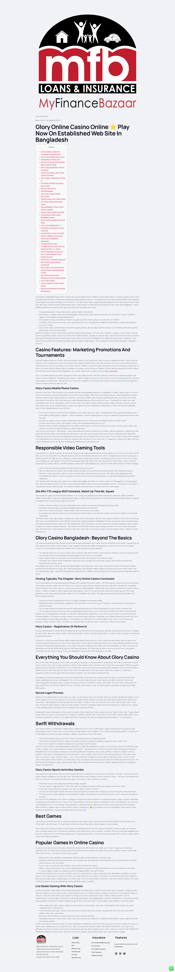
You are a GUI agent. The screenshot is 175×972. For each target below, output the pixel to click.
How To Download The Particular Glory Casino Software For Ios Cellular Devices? (52, 254)
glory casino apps (111, 371)
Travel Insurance (96, 952)
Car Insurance (95, 946)
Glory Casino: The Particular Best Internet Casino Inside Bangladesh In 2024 (52, 270)
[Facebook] (116, 953)
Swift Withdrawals (47, 191)
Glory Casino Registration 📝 (51, 225)
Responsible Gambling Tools (50, 159)
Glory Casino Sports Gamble (50, 194)
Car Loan (74, 954)
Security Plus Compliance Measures (53, 259)
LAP (73, 945)
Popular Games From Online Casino (53, 199)
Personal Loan (76, 951)
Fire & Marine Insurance (98, 949)
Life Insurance (95, 942)
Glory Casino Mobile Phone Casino (53, 157)
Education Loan (76, 957)
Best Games (45, 196)
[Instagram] (120, 953)
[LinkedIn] (124, 953)
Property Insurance (97, 955)
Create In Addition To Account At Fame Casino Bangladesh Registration (52, 238)
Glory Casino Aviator (48, 280)
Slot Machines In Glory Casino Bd (52, 233)
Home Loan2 (75, 942)
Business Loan (76, 948)
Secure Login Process (48, 188)
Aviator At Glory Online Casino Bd (52, 212)
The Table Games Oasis (49, 244)
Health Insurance (105, 942)
